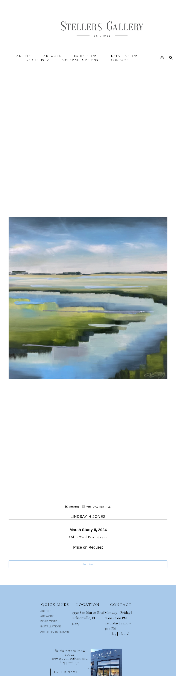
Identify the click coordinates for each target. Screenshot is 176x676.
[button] (37, 60)
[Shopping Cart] (162, 57)
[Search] (171, 58)
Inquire (88, 564)
